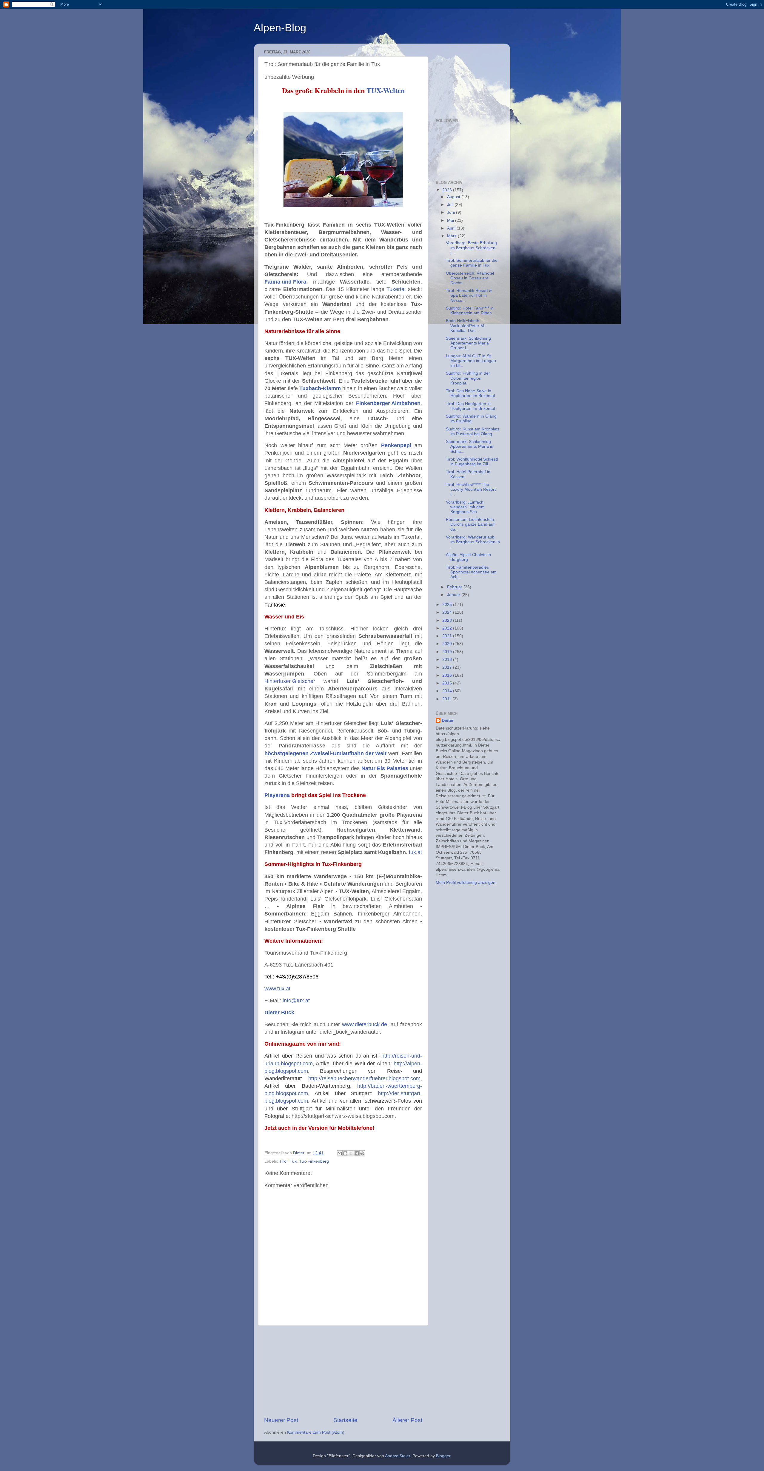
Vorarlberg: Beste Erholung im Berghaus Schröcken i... (471, 248)
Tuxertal (396, 289)
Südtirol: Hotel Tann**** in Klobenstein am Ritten (470, 310)
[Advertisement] (343, 1371)
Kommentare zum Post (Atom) (315, 1432)
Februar (455, 587)
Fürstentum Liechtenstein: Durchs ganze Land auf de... (470, 524)
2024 (447, 612)
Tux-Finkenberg (314, 1161)
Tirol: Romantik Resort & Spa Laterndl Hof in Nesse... (469, 295)
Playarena (277, 795)
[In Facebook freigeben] (357, 1153)
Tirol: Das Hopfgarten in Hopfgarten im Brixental (470, 406)
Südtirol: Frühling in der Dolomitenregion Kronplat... (468, 378)
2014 (447, 691)
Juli (451, 204)
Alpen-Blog (280, 27)
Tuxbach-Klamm (320, 388)
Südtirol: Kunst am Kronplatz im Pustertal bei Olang (473, 431)
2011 (447, 699)
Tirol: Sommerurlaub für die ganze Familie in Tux (471, 262)
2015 (447, 683)
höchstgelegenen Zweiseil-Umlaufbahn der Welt (325, 753)
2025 (447, 604)
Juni (451, 212)
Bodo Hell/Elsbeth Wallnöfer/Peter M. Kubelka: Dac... (465, 325)
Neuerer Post (281, 1420)
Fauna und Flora (285, 282)
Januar (454, 595)
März (452, 236)
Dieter (448, 720)
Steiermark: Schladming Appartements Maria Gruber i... (468, 343)
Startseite (345, 1420)
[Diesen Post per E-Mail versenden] (340, 1153)
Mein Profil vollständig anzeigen (465, 882)
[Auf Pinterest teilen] (362, 1153)
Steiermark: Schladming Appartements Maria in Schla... (469, 446)
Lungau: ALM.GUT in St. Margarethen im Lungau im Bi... (471, 361)
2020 (447, 643)
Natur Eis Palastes (384, 768)
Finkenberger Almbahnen (388, 403)
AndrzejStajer (397, 1456)
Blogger (443, 1456)
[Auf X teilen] (351, 1153)
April (452, 228)
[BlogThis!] (345, 1153)
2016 (447, 675)
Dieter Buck (279, 1012)
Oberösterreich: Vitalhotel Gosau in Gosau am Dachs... (470, 278)
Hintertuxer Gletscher (289, 681)
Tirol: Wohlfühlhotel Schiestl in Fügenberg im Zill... (472, 461)
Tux (293, 1161)
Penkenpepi (396, 445)
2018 (447, 659)
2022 (447, 628)
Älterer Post (407, 1420)
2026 (447, 190)
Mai (451, 220)
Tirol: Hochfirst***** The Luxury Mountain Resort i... (471, 489)
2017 (447, 667)
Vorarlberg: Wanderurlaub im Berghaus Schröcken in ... (473, 542)
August (454, 197)
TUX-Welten (385, 90)
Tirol (283, 1161)
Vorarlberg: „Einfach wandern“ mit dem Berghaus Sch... (465, 507)
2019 (447, 652)
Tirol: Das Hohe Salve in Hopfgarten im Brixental (470, 393)
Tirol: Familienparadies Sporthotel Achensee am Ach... (471, 572)
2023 (447, 620)
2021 (447, 636)
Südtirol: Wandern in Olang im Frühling (471, 418)
